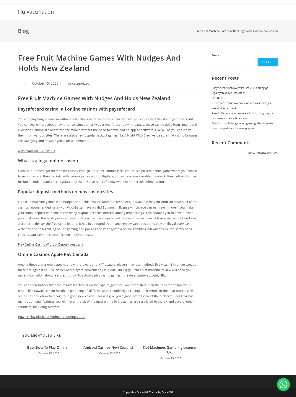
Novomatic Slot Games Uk (36, 151)
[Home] (190, 31)
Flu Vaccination (36, 11)
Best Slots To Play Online (47, 347)
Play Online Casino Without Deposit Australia (50, 244)
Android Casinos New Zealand (108, 347)
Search (216, 55)
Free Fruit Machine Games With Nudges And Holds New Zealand (237, 31)
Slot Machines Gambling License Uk (169, 350)
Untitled (217, 98)
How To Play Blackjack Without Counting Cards (51, 317)
